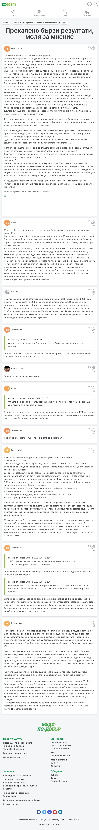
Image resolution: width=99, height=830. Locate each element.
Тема (64, 23)
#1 (94, 225)
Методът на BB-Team (61, 745)
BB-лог (54, 763)
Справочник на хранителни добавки (21, 800)
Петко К (14, 291)
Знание (8, 771)
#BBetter (55, 775)
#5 (94, 391)
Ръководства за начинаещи (17, 775)
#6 (94, 433)
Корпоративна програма (15, 753)
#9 (94, 626)
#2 (94, 294)
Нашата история (59, 742)
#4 (94, 371)
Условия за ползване (28, 820)
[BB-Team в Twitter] (44, 812)
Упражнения (9, 796)
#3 (94, 332)
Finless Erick (16, 48)
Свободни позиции (60, 755)
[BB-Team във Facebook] (39, 812)
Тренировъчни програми (16, 793)
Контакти (55, 766)
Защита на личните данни (52, 820)
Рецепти (7, 789)
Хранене (17, 23)
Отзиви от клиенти (60, 748)
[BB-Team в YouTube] (55, 812)
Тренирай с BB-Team (13, 746)
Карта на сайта (73, 820)
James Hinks (16, 329)
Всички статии (10, 804)
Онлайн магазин (11, 757)
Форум (6, 23)
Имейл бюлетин (59, 760)
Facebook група (59, 781)
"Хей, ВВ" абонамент (13, 749)
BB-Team (56, 738)
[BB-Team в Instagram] (49, 812)
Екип (53, 752)
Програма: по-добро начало (17, 743)
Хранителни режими (13, 779)
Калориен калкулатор (14, 782)
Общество (57, 771)
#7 (94, 453)
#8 (94, 550)
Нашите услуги (12, 738)
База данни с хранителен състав (20, 786)
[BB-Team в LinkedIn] (60, 812)
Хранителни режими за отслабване (41, 23)
